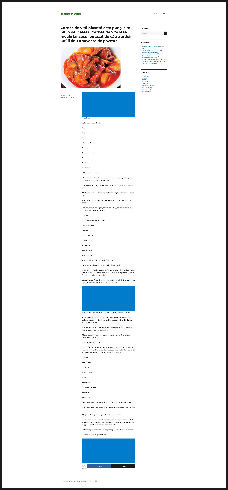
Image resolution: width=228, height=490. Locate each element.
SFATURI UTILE (146, 89)
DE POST (144, 80)
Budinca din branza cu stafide (151, 54)
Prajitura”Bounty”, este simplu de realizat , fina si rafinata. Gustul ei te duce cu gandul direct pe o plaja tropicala (154, 61)
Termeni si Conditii (66, 481)
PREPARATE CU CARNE (67, 98)
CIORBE (144, 78)
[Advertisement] (109, 104)
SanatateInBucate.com (80, 481)
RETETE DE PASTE (147, 87)
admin (62, 93)
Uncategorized (146, 91)
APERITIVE (163, 14)
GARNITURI (145, 83)
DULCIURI (153, 14)
